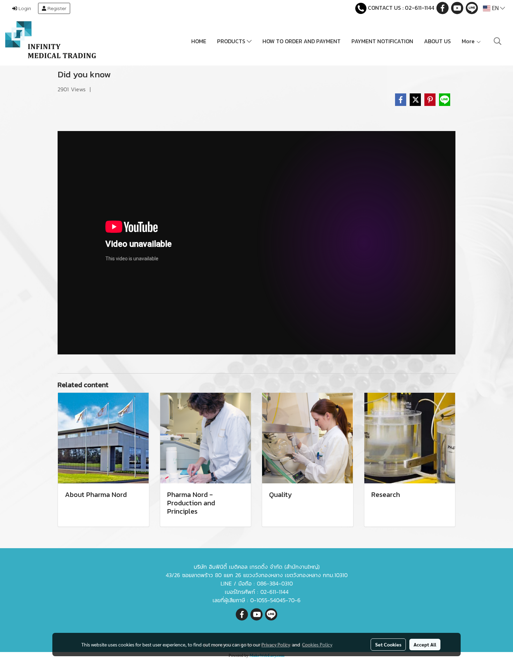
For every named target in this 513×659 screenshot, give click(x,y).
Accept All (425, 644)
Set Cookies (388, 644)
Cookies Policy (317, 644)
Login (24, 8)
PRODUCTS (232, 41)
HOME (198, 41)
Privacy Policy (275, 644)
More (469, 41)
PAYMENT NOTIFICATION (382, 41)
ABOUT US (437, 41)
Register (56, 8)
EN (495, 8)
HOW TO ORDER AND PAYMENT (301, 41)
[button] (497, 41)
